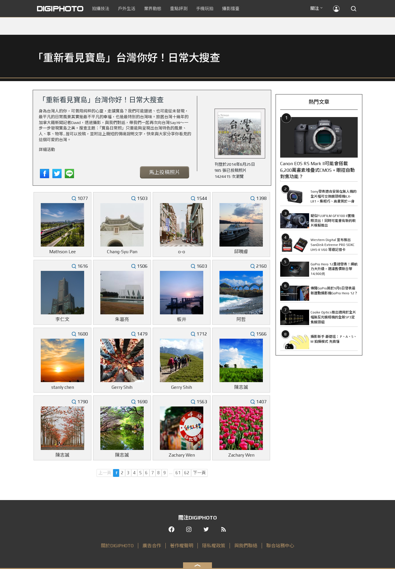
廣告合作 (152, 545)
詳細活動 (47, 149)
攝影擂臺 (230, 8)
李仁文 (62, 319)
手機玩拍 (204, 8)
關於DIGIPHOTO (117, 545)
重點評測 (178, 8)
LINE (69, 173)
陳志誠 (241, 387)
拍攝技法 (100, 8)
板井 (181, 319)
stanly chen (62, 387)
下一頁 (199, 472)
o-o (181, 251)
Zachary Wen (182, 455)
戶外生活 (126, 8)
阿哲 (241, 319)
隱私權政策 (213, 545)
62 (186, 472)
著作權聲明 (181, 545)
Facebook (44, 173)
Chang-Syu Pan (122, 251)
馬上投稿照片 (164, 172)
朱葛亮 (122, 319)
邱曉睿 (241, 251)
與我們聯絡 (245, 545)
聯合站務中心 (280, 545)
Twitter (57, 173)
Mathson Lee (62, 251)
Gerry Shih (122, 387)
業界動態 (152, 8)
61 (178, 472)
